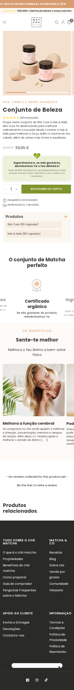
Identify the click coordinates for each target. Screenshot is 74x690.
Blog (52, 559)
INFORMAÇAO (60, 613)
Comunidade (58, 584)
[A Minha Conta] (63, 22)
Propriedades (13, 559)
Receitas (55, 552)
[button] (37, 118)
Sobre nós (56, 565)
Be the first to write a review (37, 485)
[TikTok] (46, 680)
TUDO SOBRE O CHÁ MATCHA (19, 542)
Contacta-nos (13, 635)
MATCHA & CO (58, 542)
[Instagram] (37, 680)
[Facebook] (28, 680)
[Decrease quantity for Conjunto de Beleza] (6, 189)
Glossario (56, 590)
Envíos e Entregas (16, 622)
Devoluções (11, 629)
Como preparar (15, 577)
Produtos (14, 216)
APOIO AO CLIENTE (18, 613)
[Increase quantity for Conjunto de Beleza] (16, 189)
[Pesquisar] (57, 22)
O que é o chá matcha (19, 552)
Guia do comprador (17, 584)
